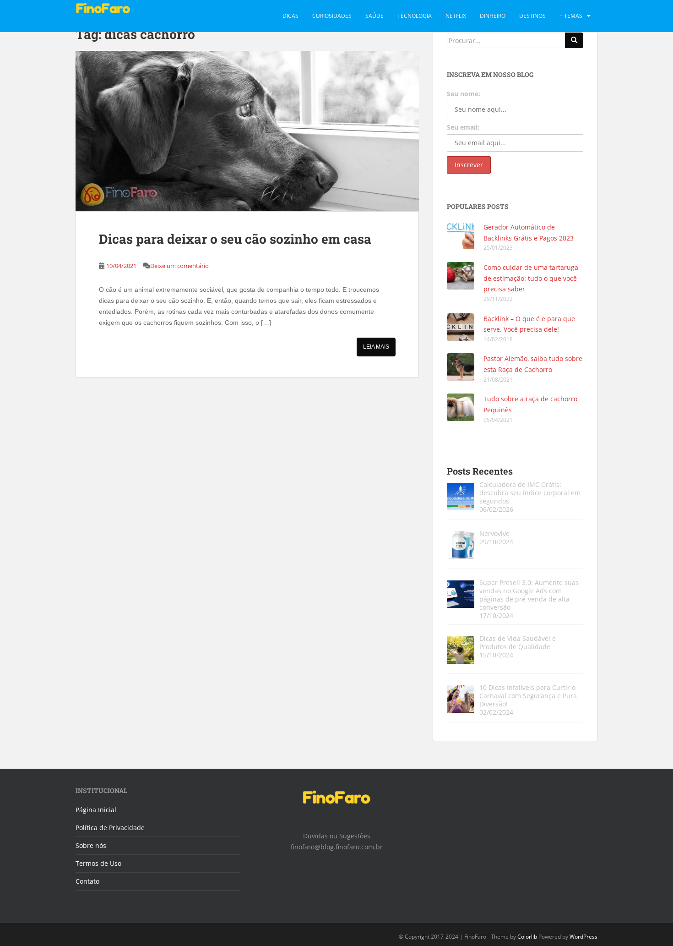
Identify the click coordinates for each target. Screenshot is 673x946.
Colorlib (527, 937)
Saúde (374, 16)
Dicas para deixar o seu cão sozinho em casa (235, 238)
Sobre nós (91, 845)
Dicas (290, 16)
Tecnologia (414, 16)
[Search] (574, 40)
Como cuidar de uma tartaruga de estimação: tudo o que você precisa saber (530, 278)
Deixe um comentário (179, 266)
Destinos (532, 16)
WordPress (583, 937)
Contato (87, 881)
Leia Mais (376, 347)
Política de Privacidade (110, 827)
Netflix (455, 16)
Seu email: (463, 127)
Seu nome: (463, 93)
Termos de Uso (98, 863)
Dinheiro (492, 16)
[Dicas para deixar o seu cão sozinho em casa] (247, 131)
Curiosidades (332, 16)
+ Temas (570, 16)
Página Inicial (96, 809)
